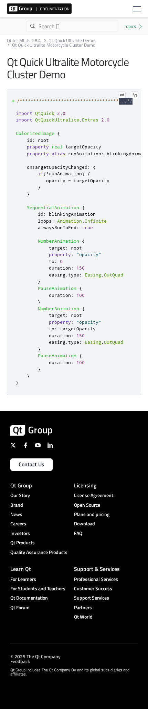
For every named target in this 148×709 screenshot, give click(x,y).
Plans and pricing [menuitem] (91, 514)
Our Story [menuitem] (20, 495)
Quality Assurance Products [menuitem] (38, 552)
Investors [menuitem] (20, 533)
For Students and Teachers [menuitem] (37, 588)
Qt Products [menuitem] (22, 542)
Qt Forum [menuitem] (20, 607)
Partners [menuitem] (83, 607)
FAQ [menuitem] (78, 533)
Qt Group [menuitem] (21, 485)
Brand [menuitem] (16, 504)
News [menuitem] (16, 514)
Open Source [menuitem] (87, 504)
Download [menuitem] (84, 523)
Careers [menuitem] (18, 523)
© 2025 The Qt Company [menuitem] (35, 656)
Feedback (20, 661)
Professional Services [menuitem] (96, 579)
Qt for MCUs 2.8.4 (24, 40)
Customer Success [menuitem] (93, 588)
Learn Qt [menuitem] (20, 569)
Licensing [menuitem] (85, 485)
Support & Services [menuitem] (97, 569)
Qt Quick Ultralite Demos (72, 40)
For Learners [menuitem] (23, 579)
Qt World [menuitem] (83, 616)
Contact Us (31, 464)
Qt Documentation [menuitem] (29, 597)
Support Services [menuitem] (91, 597)
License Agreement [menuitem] (93, 495)
